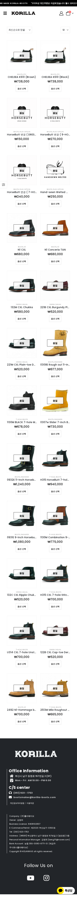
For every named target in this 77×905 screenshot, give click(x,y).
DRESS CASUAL (22, 304)
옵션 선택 (22, 88)
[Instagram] (46, 878)
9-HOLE (52, 534)
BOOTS (20, 74)
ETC (24, 74)
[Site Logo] (23, 13)
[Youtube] (30, 878)
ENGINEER (58, 362)
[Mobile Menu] (5, 13)
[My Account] (61, 13)
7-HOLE (19, 419)
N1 (25, 247)
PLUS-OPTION (25, 131)
